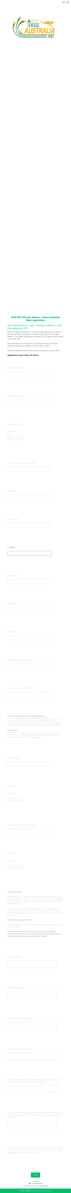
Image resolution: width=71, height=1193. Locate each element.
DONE (35, 1175)
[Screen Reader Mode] (66, 2)
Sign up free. (45, 1185)
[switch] (69, 2)
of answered (25, 1191)
